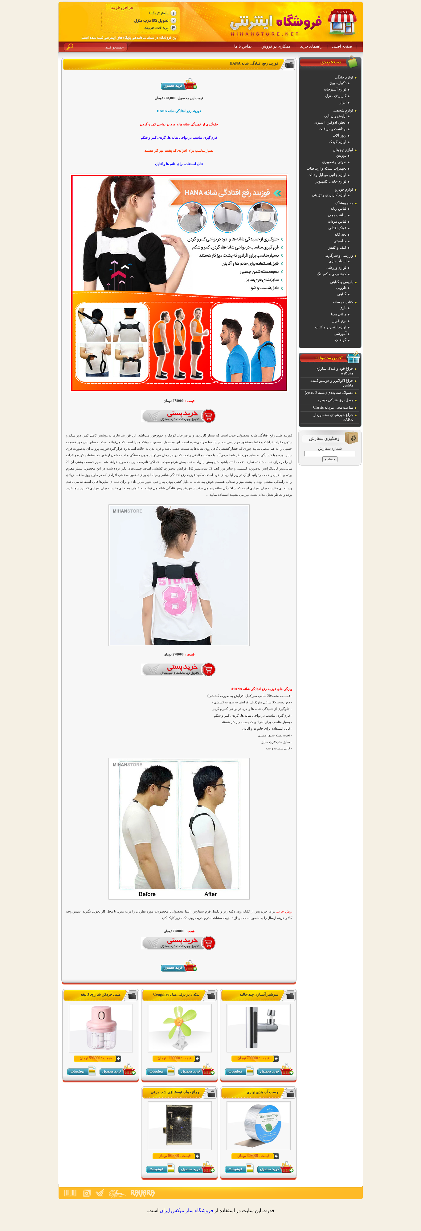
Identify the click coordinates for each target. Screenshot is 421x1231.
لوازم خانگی (344, 77)
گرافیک (340, 340)
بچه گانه (340, 234)
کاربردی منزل (335, 96)
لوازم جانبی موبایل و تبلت (327, 175)
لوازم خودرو (344, 189)
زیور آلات (339, 135)
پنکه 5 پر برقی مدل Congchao (176, 994)
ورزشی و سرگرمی (338, 255)
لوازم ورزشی (336, 267)
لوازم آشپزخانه (335, 89)
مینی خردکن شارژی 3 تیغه (100, 994)
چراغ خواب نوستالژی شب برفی (175, 1092)
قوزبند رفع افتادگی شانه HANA (254, 63)
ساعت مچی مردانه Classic (333, 407)
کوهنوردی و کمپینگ (331, 274)
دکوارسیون (337, 83)
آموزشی (340, 333)
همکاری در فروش (276, 46)
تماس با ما (243, 46)
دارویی (341, 287)
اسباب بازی (337, 261)
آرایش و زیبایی (335, 116)
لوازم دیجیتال (343, 150)
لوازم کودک (337, 142)
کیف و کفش (337, 247)
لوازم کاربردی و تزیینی (329, 195)
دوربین (341, 155)
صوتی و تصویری (334, 162)
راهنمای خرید (311, 46)
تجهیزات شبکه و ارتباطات (326, 168)
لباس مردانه (337, 221)
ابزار (343, 102)
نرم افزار (339, 320)
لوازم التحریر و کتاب (330, 327)
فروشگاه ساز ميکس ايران (186, 1210)
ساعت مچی (337, 215)
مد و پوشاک (344, 203)
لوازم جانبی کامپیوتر (331, 181)
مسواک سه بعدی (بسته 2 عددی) (329, 392)
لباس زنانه (338, 208)
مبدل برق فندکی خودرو (335, 400)
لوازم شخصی (343, 110)
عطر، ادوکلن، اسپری (330, 122)
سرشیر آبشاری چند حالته (259, 994)
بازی (343, 308)
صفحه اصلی (342, 46)
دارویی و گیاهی (341, 282)
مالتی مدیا (338, 314)
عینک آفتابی (337, 228)
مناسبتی (339, 241)
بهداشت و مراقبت (332, 129)
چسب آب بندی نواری (262, 1092)
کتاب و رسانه (343, 302)
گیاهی (341, 294)
